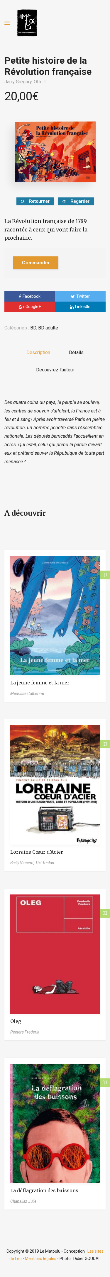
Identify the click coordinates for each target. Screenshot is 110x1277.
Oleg (15, 1021)
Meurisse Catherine (27, 693)
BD (33, 328)
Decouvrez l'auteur (55, 370)
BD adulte (48, 328)
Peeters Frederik (24, 1032)
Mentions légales (40, 1258)
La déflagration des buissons (44, 1190)
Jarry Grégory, (19, 81)
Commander (36, 262)
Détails (76, 352)
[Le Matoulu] (27, 23)
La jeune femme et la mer (40, 683)
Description (38, 352)
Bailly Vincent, (22, 862)
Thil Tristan (44, 862)
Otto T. (40, 81)
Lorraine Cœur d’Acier (36, 852)
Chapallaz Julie (23, 1201)
